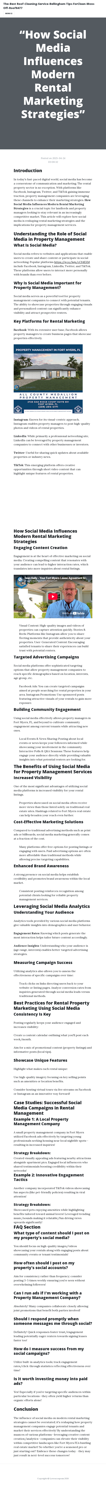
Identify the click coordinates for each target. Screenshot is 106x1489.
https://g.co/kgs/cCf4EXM (72, 262)
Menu (8, 13)
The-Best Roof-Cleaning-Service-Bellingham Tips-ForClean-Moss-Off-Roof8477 (49, 6)
